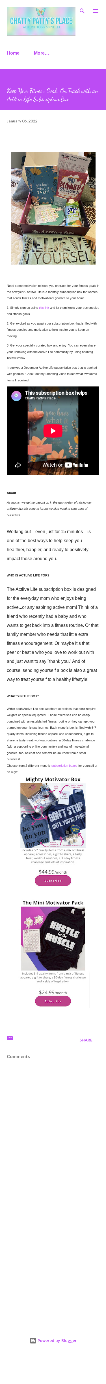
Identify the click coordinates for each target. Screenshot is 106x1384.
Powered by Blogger (56, 1340)
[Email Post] (10, 1040)
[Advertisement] (53, 1260)
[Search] (82, 10)
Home (13, 53)
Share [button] (85, 1040)
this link (44, 307)
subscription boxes (64, 765)
